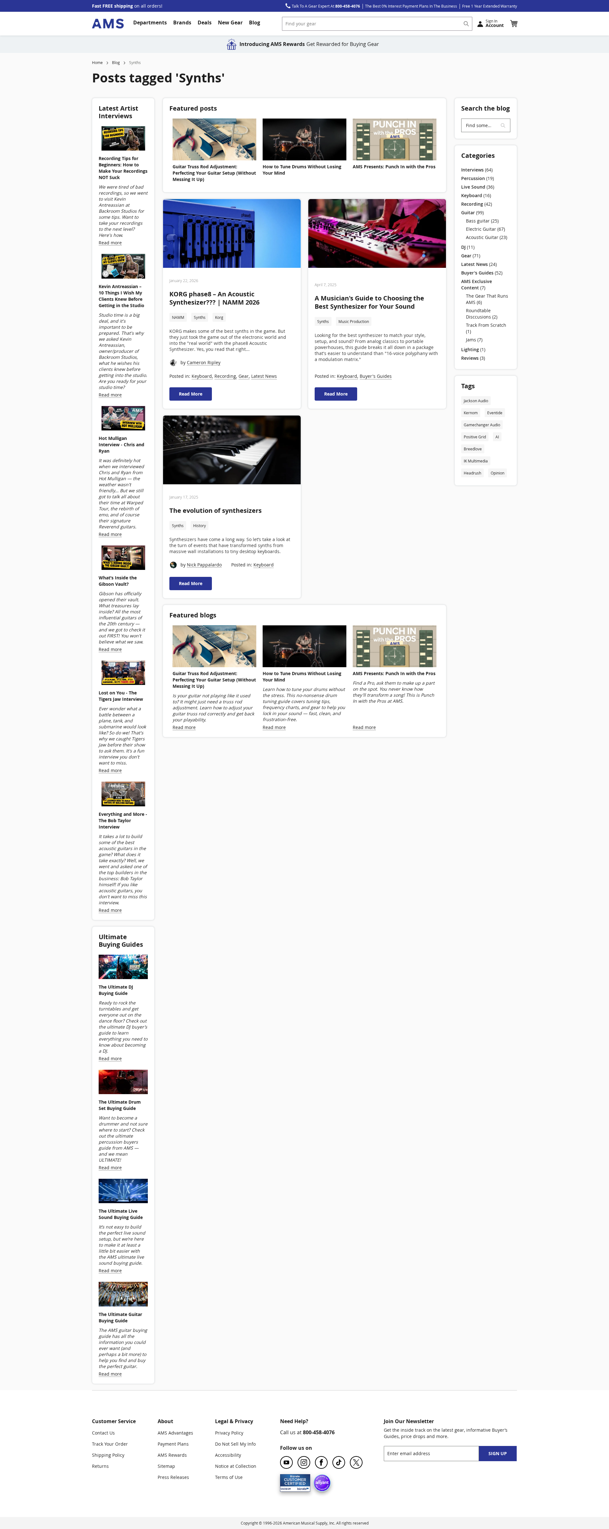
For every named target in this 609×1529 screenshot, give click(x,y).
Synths (200, 317)
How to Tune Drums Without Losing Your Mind (302, 170)
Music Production (353, 321)
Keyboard (202, 376)
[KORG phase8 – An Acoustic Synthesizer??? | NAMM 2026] (232, 234)
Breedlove (473, 448)
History (199, 525)
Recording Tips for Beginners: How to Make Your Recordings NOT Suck (123, 167)
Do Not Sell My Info (235, 1444)
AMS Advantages (175, 1433)
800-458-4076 (319, 1432)
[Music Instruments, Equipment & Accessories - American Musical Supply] (108, 24)
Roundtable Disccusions (481, 313)
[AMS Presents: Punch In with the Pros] (394, 139)
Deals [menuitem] (205, 22)
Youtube (286, 1462)
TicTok (338, 1462)
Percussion (477, 178)
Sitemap (166, 1466)
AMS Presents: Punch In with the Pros (394, 167)
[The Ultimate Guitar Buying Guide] (123, 1295)
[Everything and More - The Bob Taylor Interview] (123, 795)
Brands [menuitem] (182, 22)
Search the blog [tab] (485, 108)
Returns (100, 1466)
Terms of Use (229, 1477)
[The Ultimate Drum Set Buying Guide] (123, 1083)
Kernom (471, 412)
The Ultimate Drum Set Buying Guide (120, 1105)
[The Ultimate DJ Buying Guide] (123, 968)
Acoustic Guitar (486, 237)
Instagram (304, 1462)
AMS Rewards (172, 1455)
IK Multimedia (476, 460)
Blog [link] (254, 22)
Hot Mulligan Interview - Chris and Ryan (121, 444)
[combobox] (377, 24)
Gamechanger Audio (482, 424)
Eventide (494, 412)
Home (97, 62)
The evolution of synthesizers (215, 510)
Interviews (477, 170)
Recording (225, 376)
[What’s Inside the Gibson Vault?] (123, 558)
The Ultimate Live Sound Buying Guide (121, 1214)
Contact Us (103, 1433)
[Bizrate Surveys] (301, 1488)
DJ (468, 247)
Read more (184, 727)
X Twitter (356, 1462)
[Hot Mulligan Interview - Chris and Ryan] (123, 419)
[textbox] (485, 125)
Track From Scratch (486, 328)
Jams (474, 340)
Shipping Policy (108, 1455)
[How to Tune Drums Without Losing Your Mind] (304, 139)
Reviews (473, 358)
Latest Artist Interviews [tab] (118, 112)
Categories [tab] (478, 155)
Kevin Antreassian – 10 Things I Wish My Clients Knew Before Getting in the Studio (121, 295)
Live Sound (477, 187)
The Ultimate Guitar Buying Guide (120, 1317)
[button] (513, 23)
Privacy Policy (229, 1433)
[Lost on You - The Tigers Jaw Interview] (123, 674)
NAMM (178, 317)
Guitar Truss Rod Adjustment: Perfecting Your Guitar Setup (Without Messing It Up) (214, 173)
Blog (116, 62)
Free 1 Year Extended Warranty (489, 6)
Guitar (472, 213)
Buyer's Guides (376, 376)
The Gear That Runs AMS (487, 299)
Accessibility (228, 1455)
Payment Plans (173, 1444)
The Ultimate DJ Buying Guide (116, 990)
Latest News (264, 376)
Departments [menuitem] (150, 22)
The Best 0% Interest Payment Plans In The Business (411, 6)
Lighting (473, 349)
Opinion (497, 472)
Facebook (321, 1462)
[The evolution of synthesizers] (232, 451)
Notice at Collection (235, 1466)
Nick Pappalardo (204, 565)
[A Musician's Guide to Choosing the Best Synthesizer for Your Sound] (377, 234)
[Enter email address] (437, 1453)
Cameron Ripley (203, 362)
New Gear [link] (230, 22)
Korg (219, 317)
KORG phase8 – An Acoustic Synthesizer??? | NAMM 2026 (214, 298)
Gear (244, 376)
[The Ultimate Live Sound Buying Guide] (123, 1192)
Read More (190, 394)
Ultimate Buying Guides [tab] (121, 940)
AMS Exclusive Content (476, 284)
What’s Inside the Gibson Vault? (118, 581)
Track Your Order (110, 1444)
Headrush (472, 472)
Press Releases (173, 1477)
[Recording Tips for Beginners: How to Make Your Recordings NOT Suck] (123, 139)
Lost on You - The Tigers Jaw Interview (121, 696)
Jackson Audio (476, 400)
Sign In (495, 23)
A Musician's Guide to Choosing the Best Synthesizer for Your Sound (369, 302)
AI (497, 436)
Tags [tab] (468, 386)
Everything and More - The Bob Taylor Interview (123, 820)
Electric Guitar (485, 229)
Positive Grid (475, 436)
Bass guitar (482, 221)
